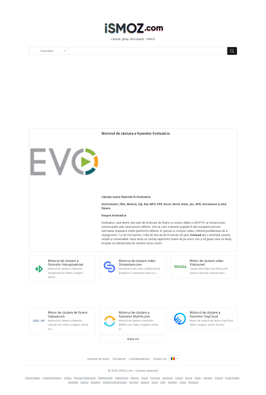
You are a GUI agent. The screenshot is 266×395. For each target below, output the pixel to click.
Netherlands (105, 378)
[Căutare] (232, 51)
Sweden (172, 382)
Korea (188, 378)
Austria (84, 382)
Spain (198, 378)
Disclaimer (119, 359)
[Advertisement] (133, 91)
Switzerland (121, 378)
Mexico (135, 378)
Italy (162, 382)
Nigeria (145, 382)
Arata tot (133, 339)
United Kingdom (52, 378)
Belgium (95, 382)
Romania (193, 382)
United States (32, 378)
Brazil (145, 378)
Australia (73, 382)
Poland (219, 378)
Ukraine (207, 378)
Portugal (155, 378)
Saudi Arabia (232, 378)
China (183, 382)
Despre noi (160, 359)
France (179, 378)
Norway (133, 382)
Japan (155, 382)
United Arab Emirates (115, 382)
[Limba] (174, 358)
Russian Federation (85, 378)
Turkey (67, 378)
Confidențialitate (139, 359)
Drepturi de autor (98, 359)
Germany (167, 378)
